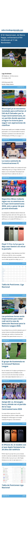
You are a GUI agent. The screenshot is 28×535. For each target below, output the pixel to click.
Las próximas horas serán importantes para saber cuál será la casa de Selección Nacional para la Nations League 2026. (13, 321)
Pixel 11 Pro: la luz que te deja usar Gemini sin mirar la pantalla (13, 246)
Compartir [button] (20, 87)
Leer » (24, 140)
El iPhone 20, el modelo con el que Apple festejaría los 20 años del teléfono (14, 447)
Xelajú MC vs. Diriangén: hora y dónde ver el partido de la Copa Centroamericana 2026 (14, 405)
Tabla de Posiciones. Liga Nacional (13, 285)
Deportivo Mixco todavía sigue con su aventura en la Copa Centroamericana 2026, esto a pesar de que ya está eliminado (13, 204)
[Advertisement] (14, 14)
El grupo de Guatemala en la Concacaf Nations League (13, 363)
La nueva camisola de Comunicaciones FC (11, 162)
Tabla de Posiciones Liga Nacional (12, 486)
